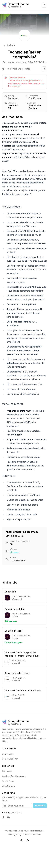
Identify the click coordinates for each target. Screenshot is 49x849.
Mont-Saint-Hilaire (13, 69)
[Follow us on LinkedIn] (8, 817)
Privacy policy (14, 834)
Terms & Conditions (32, 834)
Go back (11, 45)
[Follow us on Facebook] (3, 817)
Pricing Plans (8, 781)
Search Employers (10, 759)
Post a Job (7, 771)
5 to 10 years (35, 98)
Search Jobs (8, 754)
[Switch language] (21, 840)
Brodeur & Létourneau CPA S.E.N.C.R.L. (25, 62)
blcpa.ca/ (14, 552)
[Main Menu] (44, 5)
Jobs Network (8, 786)
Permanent (13, 98)
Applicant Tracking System (14, 776)
